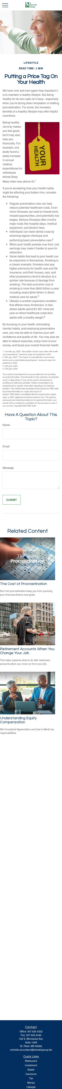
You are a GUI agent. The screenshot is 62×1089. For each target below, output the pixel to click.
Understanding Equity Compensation (18, 720)
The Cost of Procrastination (23, 584)
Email (6, 446)
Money (31, 1082)
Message (8, 468)
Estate (31, 1069)
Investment (31, 1065)
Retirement (31, 1061)
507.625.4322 (35, 1031)
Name (6, 425)
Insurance (31, 1074)
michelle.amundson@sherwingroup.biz (31, 1049)
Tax (31, 1078)
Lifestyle (31, 1087)
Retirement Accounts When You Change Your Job (27, 651)
